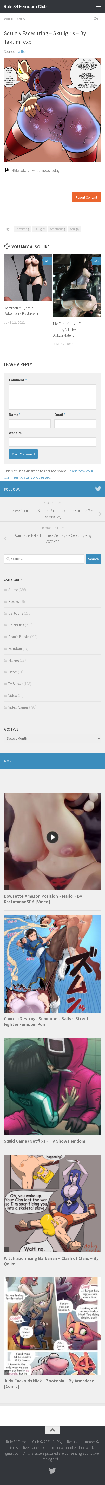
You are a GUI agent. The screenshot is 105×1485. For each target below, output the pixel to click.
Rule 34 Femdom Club (25, 6)
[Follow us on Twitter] (98, 489)
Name (14, 414)
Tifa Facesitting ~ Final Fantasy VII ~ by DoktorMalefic (69, 329)
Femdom (15, 648)
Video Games (14, 19)
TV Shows (15, 683)
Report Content (86, 197)
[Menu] (98, 6)
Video (12, 695)
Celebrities (16, 625)
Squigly (74, 229)
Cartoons (15, 613)
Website (15, 433)
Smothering (57, 229)
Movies (13, 660)
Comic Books (18, 636)
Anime (13, 589)
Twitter (21, 51)
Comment (18, 380)
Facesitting (22, 229)
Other (12, 672)
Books (13, 601)
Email (59, 414)
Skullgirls (39, 229)
